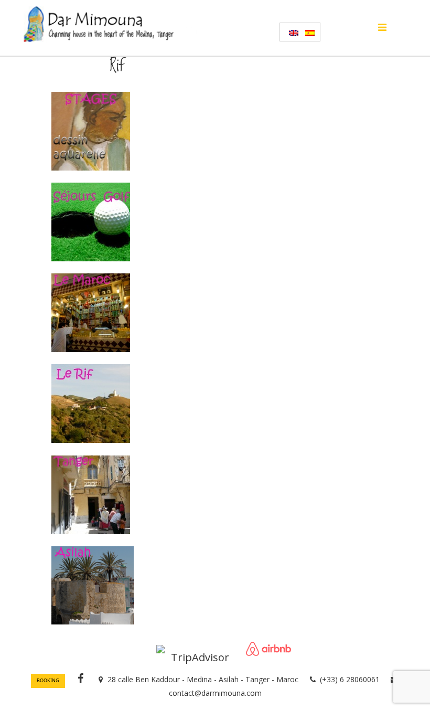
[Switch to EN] (292, 32)
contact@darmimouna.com (215, 693)
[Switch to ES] (308, 32)
